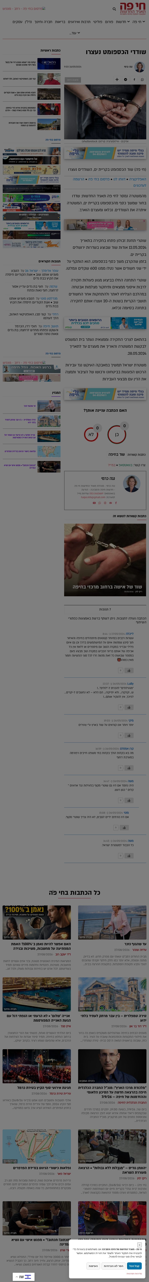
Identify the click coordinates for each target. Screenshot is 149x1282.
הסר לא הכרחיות (113, 1266)
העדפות (93, 1266)
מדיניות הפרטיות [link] (134, 1273)
